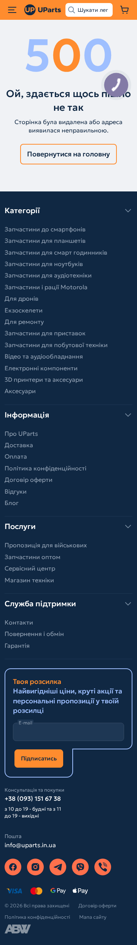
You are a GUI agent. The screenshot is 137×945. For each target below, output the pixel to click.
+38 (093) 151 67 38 (33, 798)
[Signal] (102, 867)
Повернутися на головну (68, 154)
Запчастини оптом (33, 557)
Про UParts (21, 433)
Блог (12, 503)
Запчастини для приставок (45, 333)
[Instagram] (35, 867)
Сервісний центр (30, 568)
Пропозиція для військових (46, 545)
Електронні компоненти (41, 368)
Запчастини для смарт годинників (56, 252)
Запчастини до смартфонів (45, 229)
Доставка (19, 445)
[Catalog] (12, 10)
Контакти (19, 622)
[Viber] (80, 867)
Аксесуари (20, 391)
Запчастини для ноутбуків (44, 264)
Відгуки (16, 491)
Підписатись (39, 758)
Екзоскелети (24, 310)
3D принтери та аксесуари (44, 379)
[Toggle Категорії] (68, 210)
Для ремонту (24, 321)
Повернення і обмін (34, 633)
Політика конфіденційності (45, 468)
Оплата (16, 456)
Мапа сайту (93, 917)
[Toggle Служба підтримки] (68, 604)
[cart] (124, 10)
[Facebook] (13, 867)
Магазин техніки (29, 580)
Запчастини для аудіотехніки (48, 275)
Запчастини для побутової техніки (56, 345)
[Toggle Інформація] (68, 415)
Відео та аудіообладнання (44, 356)
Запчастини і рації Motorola (46, 287)
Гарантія (17, 645)
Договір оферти (29, 479)
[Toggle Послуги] (68, 526)
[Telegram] (57, 867)
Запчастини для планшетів (45, 240)
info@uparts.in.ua (30, 845)
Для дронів (21, 298)
